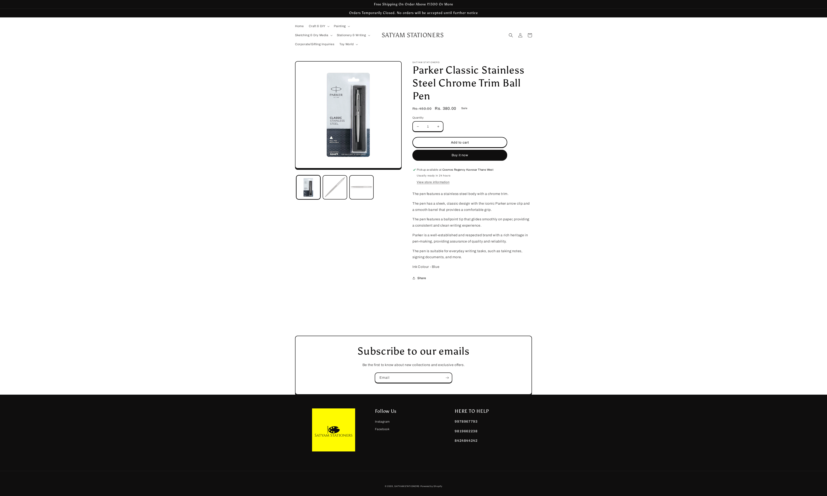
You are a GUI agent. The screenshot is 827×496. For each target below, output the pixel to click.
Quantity (418, 117)
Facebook (382, 429)
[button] (318, 26)
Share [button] (421, 278)
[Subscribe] (447, 377)
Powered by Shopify (431, 486)
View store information (433, 182)
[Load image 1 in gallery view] (308, 187)
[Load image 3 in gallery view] (361, 187)
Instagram (382, 421)
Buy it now (460, 155)
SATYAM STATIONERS (407, 486)
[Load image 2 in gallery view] (335, 187)
